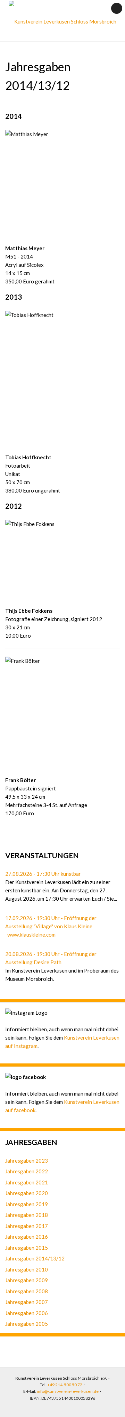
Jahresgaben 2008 (26, 1291)
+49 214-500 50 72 (64, 1384)
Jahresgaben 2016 (26, 1236)
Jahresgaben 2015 (26, 1248)
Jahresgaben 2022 (26, 1171)
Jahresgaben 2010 (26, 1269)
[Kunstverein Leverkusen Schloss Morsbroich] (62, 21)
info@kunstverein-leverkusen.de (68, 1391)
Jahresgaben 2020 (26, 1193)
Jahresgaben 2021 (26, 1182)
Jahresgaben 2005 (26, 1324)
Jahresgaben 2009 (26, 1280)
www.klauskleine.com (31, 934)
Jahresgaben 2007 (26, 1302)
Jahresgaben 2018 (26, 1215)
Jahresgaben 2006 (26, 1313)
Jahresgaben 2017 (26, 1226)
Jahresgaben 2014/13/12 (35, 1258)
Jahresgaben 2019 (26, 1204)
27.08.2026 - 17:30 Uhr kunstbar (43, 874)
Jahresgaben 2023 (26, 1160)
